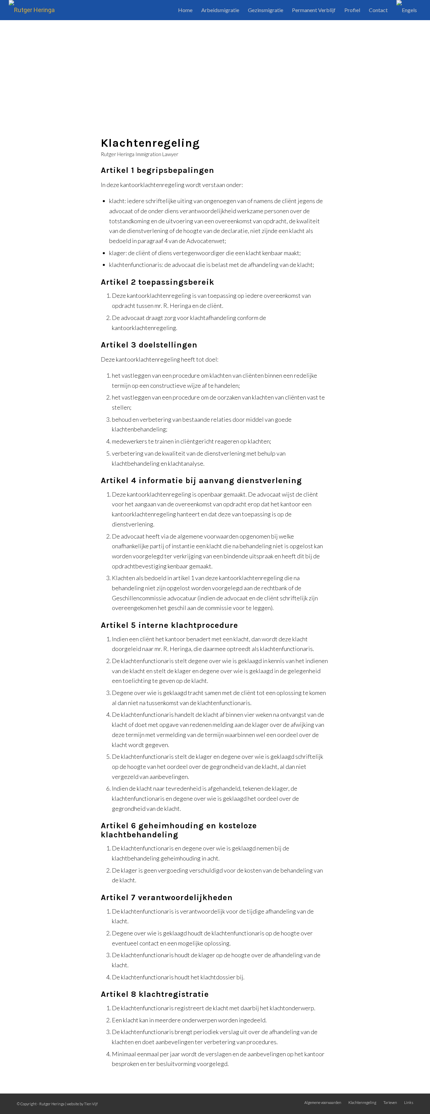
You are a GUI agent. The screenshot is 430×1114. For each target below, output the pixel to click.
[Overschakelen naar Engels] (406, 10)
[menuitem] (185, 10)
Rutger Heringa (51, 1104)
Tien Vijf (91, 1104)
